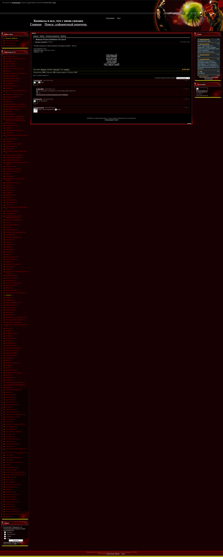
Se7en (8, 367)
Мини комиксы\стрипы (13, 514)
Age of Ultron (10, 66)
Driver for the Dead (12, 182)
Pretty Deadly (10, 338)
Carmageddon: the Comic (14, 130)
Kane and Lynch (11, 285)
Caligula (8, 128)
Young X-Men (10, 497)
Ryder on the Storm (12, 363)
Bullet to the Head (11, 125)
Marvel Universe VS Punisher (15, 292)
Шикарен (9, 532)
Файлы (42, 36)
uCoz (123, 553)
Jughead (8, 261)
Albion (8, 71)
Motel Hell (9, 312)
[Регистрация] (213, 4)
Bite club (8, 111)
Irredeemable (10, 280)
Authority (8, 88)
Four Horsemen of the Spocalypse (16, 207)
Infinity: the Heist (11, 275)
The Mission (9, 436)
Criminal (8, 141)
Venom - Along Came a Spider (15, 474)
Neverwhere (10, 315)
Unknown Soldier (11, 470)
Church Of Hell (10, 139)
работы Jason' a (11, 509)
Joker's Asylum (10, 259)
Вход (118, 18)
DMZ (7, 174)
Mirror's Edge (10, 307)
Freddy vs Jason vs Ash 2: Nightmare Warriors (14, 216)
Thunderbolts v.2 (11, 467)
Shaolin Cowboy (11, 370)
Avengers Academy (12, 97)
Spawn (8, 387)
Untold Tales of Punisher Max (15, 472)
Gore (7, 227)
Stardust (8, 392)
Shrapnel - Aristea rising (13, 372)
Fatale (8, 197)
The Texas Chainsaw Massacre (16, 452)
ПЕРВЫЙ (111, 55)
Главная (36, 24)
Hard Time (9, 239)
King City (8, 288)
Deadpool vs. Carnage (13, 169)
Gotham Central (11, 230)
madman (66, 69)
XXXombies (9, 506)
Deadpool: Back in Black (13, 155)
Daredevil (9, 149)
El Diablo (8, 192)
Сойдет (9, 536)
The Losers (9, 434)
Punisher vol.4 (10, 345)
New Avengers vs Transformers (16, 317)
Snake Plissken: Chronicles (14, 382)
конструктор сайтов (112, 553)
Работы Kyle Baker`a (12, 511)
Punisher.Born (10, 343)
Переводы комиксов (52, 36)
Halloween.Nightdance (13, 237)
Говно (8, 538)
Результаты (7, 542)
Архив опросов (17, 542)
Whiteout (8, 489)
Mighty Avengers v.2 (12, 302)
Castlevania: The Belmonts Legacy (17, 135)
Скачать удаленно (41, 42)
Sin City (8, 375)
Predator (8, 331)
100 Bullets (9, 61)
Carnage (8, 133)
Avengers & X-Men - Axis (14, 94)
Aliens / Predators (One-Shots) (15, 73)
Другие (8, 516)
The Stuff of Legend (12, 444)
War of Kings (10, 482)
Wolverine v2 (10, 492)
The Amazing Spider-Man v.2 (15, 414)
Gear (7, 222)
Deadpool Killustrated (12, 160)
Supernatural (10, 399)
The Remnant (10, 441)
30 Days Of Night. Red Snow (15, 58)
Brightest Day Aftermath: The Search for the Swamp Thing (15, 119)
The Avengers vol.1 (12, 417)
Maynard (56, 69)
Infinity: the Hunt (11, 278)
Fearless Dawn (10, 202)
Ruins (7, 360)
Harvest (8, 242)
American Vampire (11, 81)
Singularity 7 (9, 377)
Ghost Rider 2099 (11, 225)
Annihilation (9, 83)
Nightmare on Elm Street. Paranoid (16, 324)
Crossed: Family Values (13, 144)
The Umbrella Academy (13, 457)
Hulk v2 (8, 254)
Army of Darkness (11, 85)
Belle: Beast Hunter (12, 109)
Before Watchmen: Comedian (15, 104)
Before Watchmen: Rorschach (15, 106)
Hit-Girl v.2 (9, 252)
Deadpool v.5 (10, 166)
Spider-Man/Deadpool (12, 390)
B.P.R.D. (8, 99)
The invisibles (10, 429)
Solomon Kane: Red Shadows (15, 385)
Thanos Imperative (12, 412)
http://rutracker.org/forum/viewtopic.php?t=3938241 (52, 94)
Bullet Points (9, 123)
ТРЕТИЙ (111, 61)
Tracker (8, 407)
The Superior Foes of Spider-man (16, 449)
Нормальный (11, 534)
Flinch (8, 205)
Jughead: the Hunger (12, 264)
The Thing (9, 455)
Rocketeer (9, 358)
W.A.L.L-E (9, 479)
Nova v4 (8, 328)
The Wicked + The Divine (14, 462)
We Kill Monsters (11, 487)
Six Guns (9, 380)
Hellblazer (9, 244)
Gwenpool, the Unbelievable (14, 232)
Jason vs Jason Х (11, 257)
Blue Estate (9, 114)
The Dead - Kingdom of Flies (15, 424)
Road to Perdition (11, 353)
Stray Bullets (10, 397)
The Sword (9, 446)
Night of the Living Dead (13, 322)
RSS (54, 2)
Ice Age (8, 269)
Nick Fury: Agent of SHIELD (14, 320)
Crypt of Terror (10, 146)
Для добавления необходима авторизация (208, 77)
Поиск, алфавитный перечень (66, 24)
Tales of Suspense (11, 404)
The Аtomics (10, 419)
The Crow (9, 422)
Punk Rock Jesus (11, 350)
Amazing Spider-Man (12, 78)
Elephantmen (10, 195)
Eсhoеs (8, 185)
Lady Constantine (11, 290)
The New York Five (12, 439)
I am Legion (9, 266)
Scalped (8, 365)
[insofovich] (36, 82)
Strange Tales (10, 395)
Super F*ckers (10, 402)
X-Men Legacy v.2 (11, 501)
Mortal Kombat (10, 310)
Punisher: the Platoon (12, 348)
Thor (7, 465)
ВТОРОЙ (111, 58)
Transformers (10, 409)
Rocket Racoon (11, 355)
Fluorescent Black (11, 211)
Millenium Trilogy (11, 305)
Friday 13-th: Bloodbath (13, 220)
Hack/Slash (9, 234)
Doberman (9, 176)
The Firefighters (11, 426)
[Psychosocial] (36, 109)
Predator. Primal (11, 333)
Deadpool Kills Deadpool (13, 157)
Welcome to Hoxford (12, 484)
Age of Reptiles (10, 63)
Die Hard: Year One (12, 171)
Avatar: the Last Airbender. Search (16, 90)
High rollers (9, 249)
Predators (9, 336)
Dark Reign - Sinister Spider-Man (16, 151)
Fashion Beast (10, 200)
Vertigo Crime (10, 477)
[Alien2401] (38, 91)
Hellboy (8, 247)
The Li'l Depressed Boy (13, 431)
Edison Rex (9, 187)
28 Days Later (10, 56)
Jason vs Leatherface (12, 283)
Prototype (9, 340)
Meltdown (9, 297)
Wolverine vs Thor (11, 494)
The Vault (9, 460)
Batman (8, 102)
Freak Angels (10, 213)
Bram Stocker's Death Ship (14, 116)
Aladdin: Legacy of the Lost (14, 68)
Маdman (8, 295)
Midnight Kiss (10, 300)
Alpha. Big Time (10, 76)
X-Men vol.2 (9, 504)
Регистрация (110, 18)
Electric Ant (9, 190)
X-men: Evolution (11, 499)
